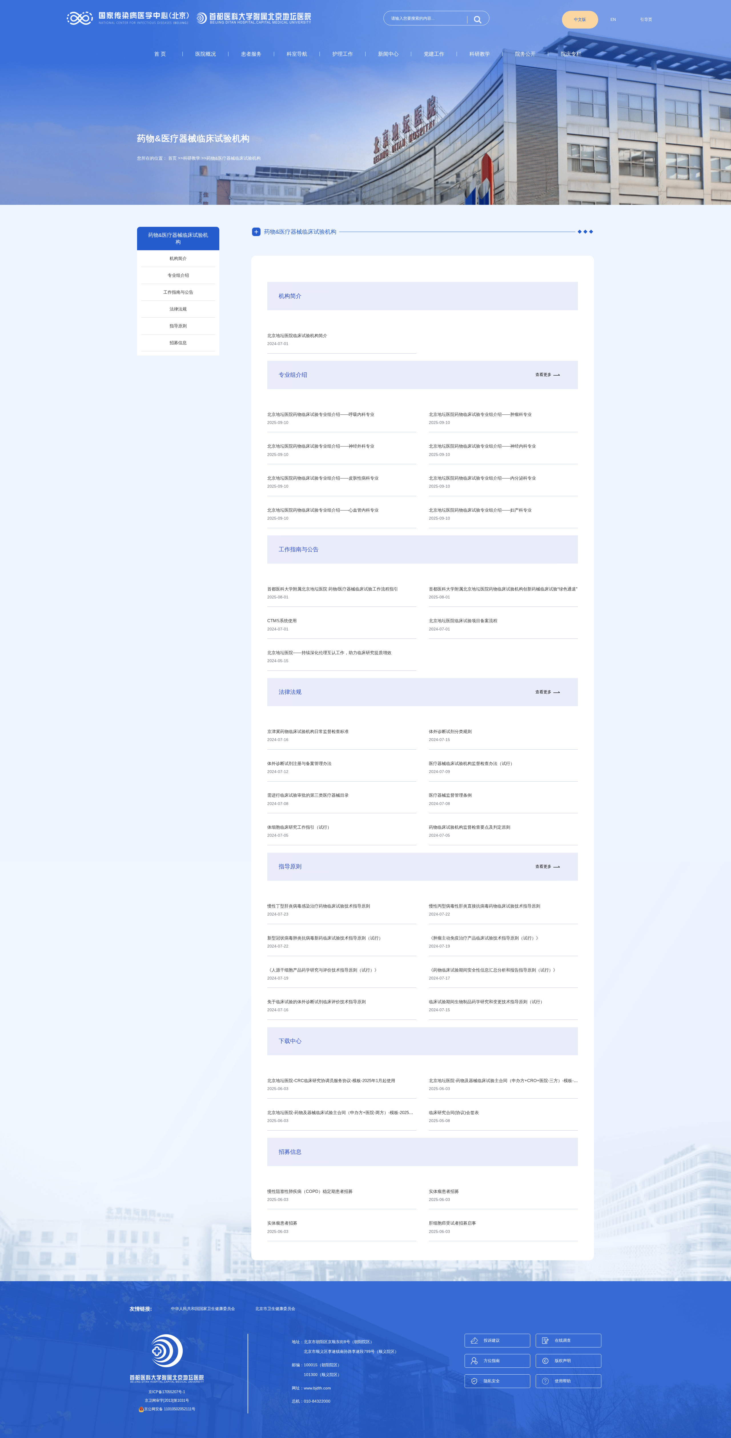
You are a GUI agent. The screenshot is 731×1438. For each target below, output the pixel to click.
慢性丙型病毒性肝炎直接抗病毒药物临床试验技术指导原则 (484, 906)
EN (613, 19)
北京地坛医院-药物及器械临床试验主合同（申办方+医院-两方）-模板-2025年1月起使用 (341, 1112)
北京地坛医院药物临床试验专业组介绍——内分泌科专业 (482, 478)
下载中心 (290, 1041)
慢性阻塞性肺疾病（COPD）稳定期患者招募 (310, 1191)
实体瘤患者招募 (444, 1191)
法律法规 (290, 692)
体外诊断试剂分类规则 (450, 731)
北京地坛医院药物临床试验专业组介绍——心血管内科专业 (323, 510)
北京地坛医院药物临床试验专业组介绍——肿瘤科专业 (480, 414)
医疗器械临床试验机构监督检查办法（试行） (472, 763)
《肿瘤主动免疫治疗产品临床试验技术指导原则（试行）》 (484, 938)
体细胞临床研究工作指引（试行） (299, 827)
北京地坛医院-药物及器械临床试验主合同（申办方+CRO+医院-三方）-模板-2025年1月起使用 (503, 1080)
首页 (172, 158)
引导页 (646, 19)
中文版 (580, 19)
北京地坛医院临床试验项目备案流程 (463, 620)
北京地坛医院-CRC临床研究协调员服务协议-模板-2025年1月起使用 (331, 1080)
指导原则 (290, 866)
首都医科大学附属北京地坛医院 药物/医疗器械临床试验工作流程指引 (332, 588)
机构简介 (290, 296)
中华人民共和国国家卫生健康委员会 (203, 1308)
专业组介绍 (293, 375)
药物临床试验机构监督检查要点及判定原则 (469, 827)
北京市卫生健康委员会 (275, 1308)
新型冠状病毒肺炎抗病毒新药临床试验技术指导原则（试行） (325, 938)
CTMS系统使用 (282, 620)
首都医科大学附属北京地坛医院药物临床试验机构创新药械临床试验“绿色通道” (503, 588)
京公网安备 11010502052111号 (169, 1409)
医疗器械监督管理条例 (450, 795)
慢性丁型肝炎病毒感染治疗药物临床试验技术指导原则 (318, 906)
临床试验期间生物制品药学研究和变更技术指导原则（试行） (487, 1001)
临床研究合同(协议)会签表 (454, 1112)
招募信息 (290, 1152)
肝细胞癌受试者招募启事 (452, 1223)
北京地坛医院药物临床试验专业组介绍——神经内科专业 (482, 446)
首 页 (160, 54)
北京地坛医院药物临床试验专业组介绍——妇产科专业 (480, 510)
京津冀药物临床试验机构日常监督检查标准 (308, 731)
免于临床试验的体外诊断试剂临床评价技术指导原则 (316, 1001)
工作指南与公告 (299, 549)
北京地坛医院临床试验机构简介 (297, 335)
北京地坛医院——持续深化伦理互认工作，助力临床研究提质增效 (329, 652)
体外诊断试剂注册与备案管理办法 (299, 763)
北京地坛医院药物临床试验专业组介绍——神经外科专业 (320, 446)
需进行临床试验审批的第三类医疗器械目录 (308, 795)
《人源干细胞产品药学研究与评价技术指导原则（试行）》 (323, 970)
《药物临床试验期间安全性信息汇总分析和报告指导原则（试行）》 (493, 970)
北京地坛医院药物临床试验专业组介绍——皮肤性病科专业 (323, 478)
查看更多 (543, 374)
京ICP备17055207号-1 (166, 1392)
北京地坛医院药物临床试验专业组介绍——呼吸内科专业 (320, 414)
